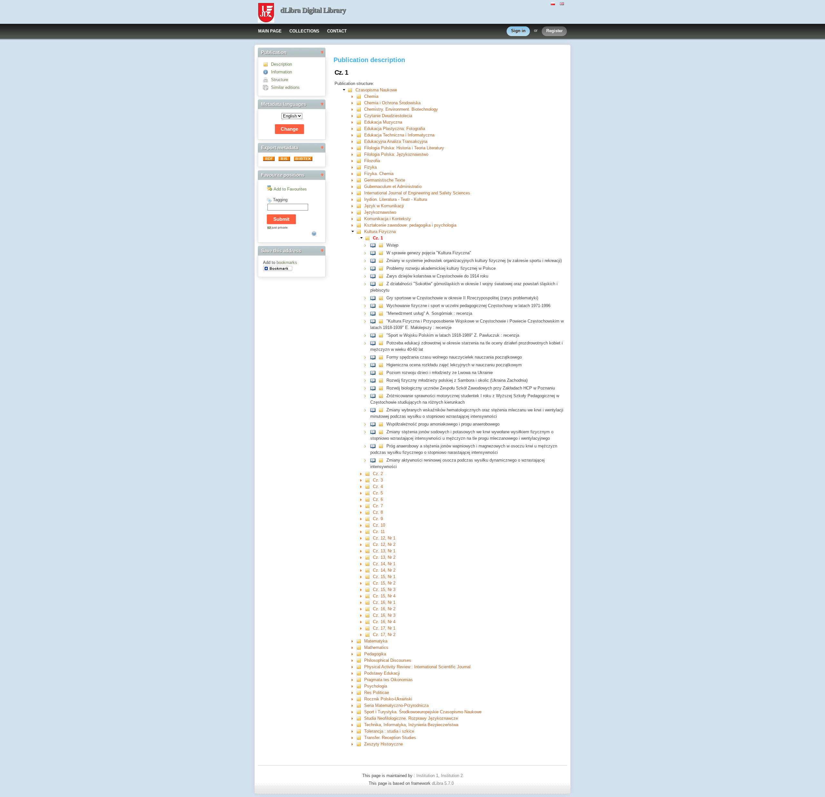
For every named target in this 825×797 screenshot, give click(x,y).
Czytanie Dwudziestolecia (388, 115)
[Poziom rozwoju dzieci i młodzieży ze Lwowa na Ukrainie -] (374, 372)
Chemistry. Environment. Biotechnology (401, 109)
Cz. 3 (378, 480)
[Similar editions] (267, 87)
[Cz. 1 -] (369, 238)
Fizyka (370, 167)
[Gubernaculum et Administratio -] (360, 186)
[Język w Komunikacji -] (360, 205)
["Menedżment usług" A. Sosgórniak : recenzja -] (374, 313)
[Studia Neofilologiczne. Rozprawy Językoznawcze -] (360, 718)
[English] (563, 3)
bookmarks (287, 262)
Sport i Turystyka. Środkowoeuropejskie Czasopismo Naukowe (422, 711)
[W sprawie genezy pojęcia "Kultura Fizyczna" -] (374, 252)
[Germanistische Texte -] (360, 180)
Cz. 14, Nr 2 (384, 570)
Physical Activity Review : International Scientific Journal (417, 666)
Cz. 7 (378, 505)
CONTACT (337, 31)
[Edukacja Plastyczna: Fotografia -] (360, 128)
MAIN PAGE (270, 31)
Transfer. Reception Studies (390, 737)
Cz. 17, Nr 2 (384, 634)
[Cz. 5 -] (369, 493)
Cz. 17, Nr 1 (384, 628)
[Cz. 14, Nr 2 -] (369, 570)
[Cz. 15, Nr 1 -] (369, 576)
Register (554, 30)
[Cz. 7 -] (369, 505)
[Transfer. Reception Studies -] (360, 737)
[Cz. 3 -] (369, 480)
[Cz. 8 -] (369, 512)
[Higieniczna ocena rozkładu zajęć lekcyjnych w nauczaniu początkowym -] (374, 364)
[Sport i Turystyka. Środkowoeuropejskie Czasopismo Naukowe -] (360, 711)
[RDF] (269, 159)
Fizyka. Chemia (378, 173)
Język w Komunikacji (384, 205)
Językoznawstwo (380, 212)
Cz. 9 (378, 518)
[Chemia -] (360, 96)
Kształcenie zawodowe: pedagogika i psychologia (410, 225)
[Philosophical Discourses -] (360, 660)
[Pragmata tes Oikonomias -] (360, 679)
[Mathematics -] (360, 647)
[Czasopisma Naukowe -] (351, 90)
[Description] (267, 64)
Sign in (518, 30)
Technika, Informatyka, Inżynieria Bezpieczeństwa (411, 724)
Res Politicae (376, 692)
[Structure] (267, 79)
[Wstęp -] (374, 245)
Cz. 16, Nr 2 (384, 608)
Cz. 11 (379, 531)
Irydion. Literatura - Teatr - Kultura (395, 199)
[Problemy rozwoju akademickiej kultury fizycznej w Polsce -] (374, 268)
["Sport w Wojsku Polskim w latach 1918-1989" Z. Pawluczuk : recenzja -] (374, 335)
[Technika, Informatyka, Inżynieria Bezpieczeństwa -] (360, 724)
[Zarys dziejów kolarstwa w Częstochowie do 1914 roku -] (374, 276)
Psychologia (375, 686)
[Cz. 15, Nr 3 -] (369, 589)
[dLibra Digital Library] (266, 13)
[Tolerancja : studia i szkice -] (360, 731)
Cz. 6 (378, 499)
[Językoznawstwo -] (360, 212)
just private (280, 227)
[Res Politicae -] (360, 692)
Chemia (371, 96)
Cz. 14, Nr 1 (384, 563)
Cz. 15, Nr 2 (384, 583)
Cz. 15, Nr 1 (384, 576)
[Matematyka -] (360, 641)
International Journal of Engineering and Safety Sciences (417, 193)
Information (281, 72)
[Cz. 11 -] (369, 531)
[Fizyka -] (360, 167)
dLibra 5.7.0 (443, 783)
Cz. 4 (378, 486)
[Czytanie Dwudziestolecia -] (360, 115)
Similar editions (285, 87)
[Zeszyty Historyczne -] (360, 744)
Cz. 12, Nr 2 (384, 544)
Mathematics (376, 647)
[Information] (267, 72)
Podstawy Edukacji (382, 673)
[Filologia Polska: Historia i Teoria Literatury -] (360, 147)
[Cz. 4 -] (369, 486)
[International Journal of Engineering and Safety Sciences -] (360, 193)
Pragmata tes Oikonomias (388, 679)
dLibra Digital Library (313, 10)
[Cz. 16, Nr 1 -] (369, 602)
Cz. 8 (378, 512)
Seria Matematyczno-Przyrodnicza (396, 705)
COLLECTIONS (304, 31)
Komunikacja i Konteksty (387, 218)
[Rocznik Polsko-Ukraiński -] (360, 699)
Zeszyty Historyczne (383, 744)
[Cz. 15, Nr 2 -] (369, 583)
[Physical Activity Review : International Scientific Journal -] (360, 666)
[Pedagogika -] (360, 654)
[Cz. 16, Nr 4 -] (369, 621)
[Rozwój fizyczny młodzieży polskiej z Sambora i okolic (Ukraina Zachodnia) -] (374, 380)
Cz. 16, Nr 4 (384, 621)
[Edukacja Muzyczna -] (360, 122)
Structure (279, 79)
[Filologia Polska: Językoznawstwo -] (360, 154)
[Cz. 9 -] (369, 518)
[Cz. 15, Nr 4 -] (369, 596)
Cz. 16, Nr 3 (384, 615)
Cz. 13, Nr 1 (384, 551)
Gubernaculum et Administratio (393, 186)
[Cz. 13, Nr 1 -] (369, 551)
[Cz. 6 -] (369, 499)
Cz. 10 (379, 525)
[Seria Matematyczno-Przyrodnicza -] (360, 705)
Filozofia (372, 160)
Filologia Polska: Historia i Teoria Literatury (404, 147)
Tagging (280, 199)
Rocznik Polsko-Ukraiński (388, 699)
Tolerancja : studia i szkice (389, 731)
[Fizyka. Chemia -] (360, 173)
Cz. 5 (378, 493)
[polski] (554, 3)
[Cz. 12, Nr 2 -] (369, 544)
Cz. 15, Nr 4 (384, 596)
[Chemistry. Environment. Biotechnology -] (360, 109)
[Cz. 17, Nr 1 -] (369, 628)
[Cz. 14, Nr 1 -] (369, 563)
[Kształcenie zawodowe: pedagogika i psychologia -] (360, 225)
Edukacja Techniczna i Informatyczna (399, 135)
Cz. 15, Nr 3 (384, 589)
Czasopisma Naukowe (376, 90)
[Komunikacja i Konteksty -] (360, 218)
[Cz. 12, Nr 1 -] (369, 538)
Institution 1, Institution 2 (439, 775)
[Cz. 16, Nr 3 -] (369, 615)
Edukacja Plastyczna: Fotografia (394, 128)
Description (281, 64)
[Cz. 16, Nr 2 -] (369, 608)
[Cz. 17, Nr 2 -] (369, 634)
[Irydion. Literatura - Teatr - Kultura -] (360, 199)
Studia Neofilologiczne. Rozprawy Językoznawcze (411, 718)
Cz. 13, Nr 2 (384, 557)
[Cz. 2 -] (369, 473)
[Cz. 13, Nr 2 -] (369, 557)
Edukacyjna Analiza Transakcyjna (395, 141)
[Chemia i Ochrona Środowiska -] (360, 102)
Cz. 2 (378, 473)
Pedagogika (375, 654)
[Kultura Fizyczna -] (360, 231)
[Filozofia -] (360, 160)
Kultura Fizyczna (380, 231)
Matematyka (375, 641)
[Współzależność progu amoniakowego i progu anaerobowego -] (374, 424)
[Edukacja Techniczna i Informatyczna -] (360, 135)
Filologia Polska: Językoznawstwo (396, 154)
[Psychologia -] (360, 686)
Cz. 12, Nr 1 (384, 538)
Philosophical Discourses (387, 660)
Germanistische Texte (384, 180)
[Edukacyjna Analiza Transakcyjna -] (360, 141)
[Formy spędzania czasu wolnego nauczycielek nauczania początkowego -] (374, 357)
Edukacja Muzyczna (383, 122)
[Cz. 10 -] (369, 525)
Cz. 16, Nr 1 (384, 602)
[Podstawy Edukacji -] (360, 673)
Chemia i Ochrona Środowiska (392, 102)
